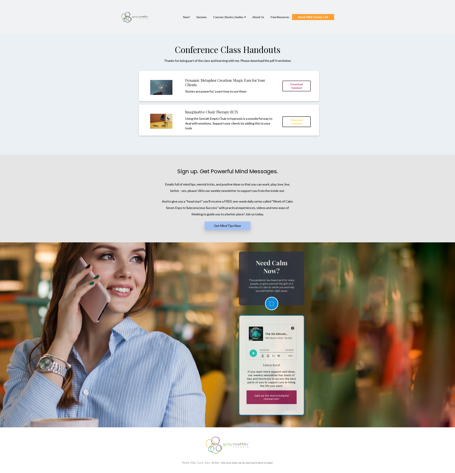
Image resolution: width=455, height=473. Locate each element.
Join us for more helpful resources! (271, 397)
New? (186, 17)
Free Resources (280, 17)
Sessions (201, 17)
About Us (258, 17)
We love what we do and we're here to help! (247, 462)
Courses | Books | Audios (228, 17)
